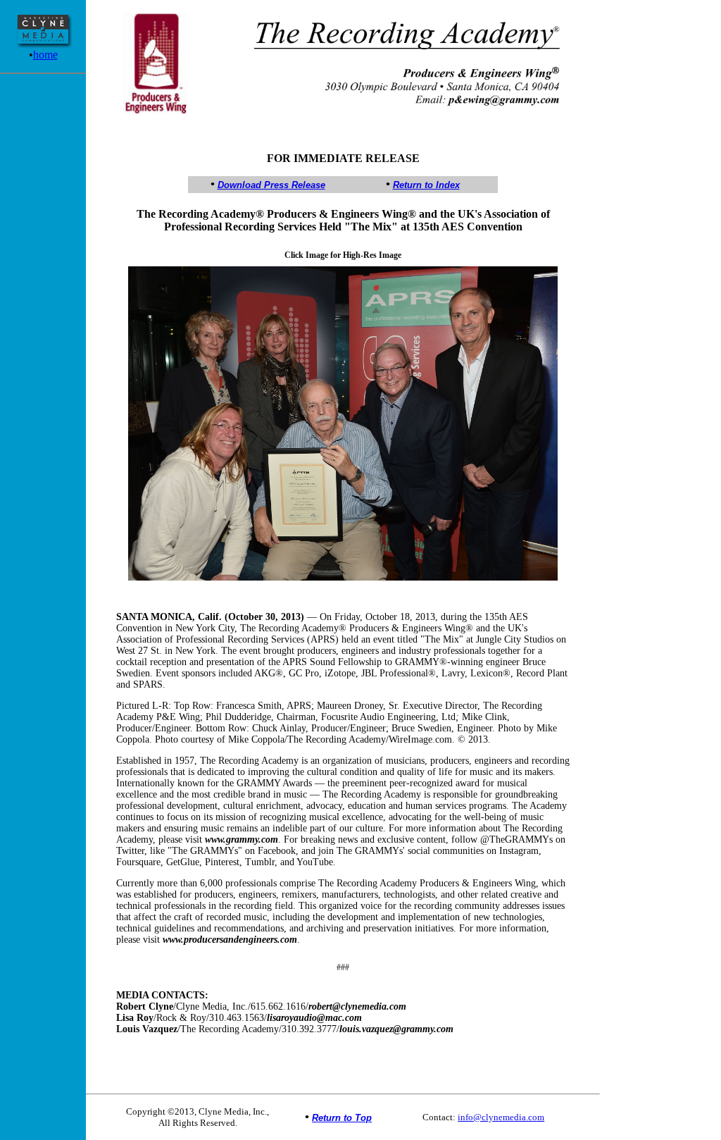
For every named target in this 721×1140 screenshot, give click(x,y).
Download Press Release (271, 185)
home (45, 55)
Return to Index (426, 185)
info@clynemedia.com (501, 1117)
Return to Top (342, 1118)
